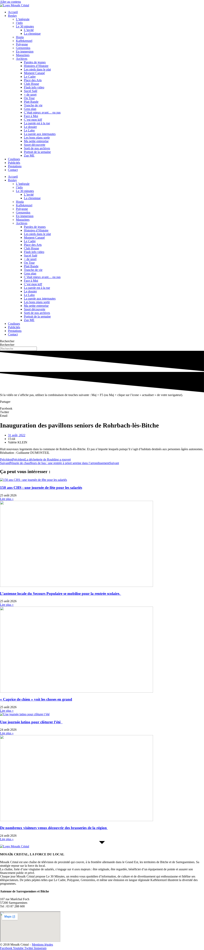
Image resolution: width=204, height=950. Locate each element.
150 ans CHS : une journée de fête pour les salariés (41, 487)
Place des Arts (33, 80)
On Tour (29, 98)
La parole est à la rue (37, 123)
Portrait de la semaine (37, 152)
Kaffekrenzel (24, 40)
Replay (12, 15)
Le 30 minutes (25, 26)
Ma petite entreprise (36, 141)
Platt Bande (31, 101)
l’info (19, 23)
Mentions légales (42, 944)
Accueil (13, 12)
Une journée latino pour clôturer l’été (31, 722)
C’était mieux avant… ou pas (42, 112)
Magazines (22, 55)
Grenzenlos (23, 48)
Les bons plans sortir (37, 137)
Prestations (15, 166)
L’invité (29, 30)
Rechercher (7, 341)
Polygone (22, 44)
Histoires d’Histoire (36, 66)
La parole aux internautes (40, 134)
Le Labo (29, 130)
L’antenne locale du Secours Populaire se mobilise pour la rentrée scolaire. (60, 593)
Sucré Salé (30, 91)
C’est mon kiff (33, 119)
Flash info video (34, 87)
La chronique (32, 33)
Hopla (20, 37)
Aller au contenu (10, 1)
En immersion (24, 51)
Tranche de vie (33, 105)
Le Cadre (30, 76)
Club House (31, 83)
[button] (102, 408)
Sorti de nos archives (37, 148)
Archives (21, 58)
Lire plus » (7, 499)
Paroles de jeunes (35, 62)
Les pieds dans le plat (37, 69)
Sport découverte (34, 144)
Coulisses (14, 159)
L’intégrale (22, 19)
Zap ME (29, 155)
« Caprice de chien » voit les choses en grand (36, 699)
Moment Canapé (34, 73)
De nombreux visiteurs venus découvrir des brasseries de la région (54, 828)
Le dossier (30, 126)
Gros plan (30, 109)
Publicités (14, 162)
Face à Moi (31, 116)
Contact (13, 170)
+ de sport (30, 94)
